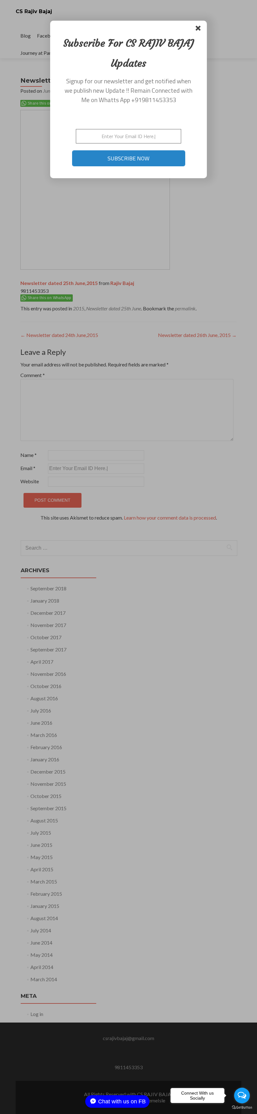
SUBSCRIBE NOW (128, 158)
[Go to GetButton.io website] (242, 1108)
